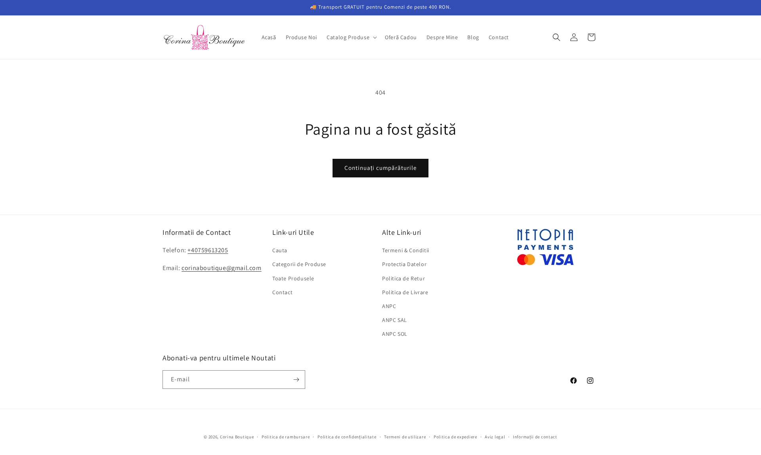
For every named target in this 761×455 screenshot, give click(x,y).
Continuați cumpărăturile (380, 167)
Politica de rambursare (286, 437)
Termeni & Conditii (405, 250)
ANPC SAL (394, 320)
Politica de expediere (455, 437)
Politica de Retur (403, 278)
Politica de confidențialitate (346, 437)
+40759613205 (207, 250)
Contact (282, 292)
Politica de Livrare (405, 292)
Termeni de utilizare (405, 437)
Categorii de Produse (299, 264)
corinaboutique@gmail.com (221, 268)
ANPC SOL (394, 333)
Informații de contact (535, 437)
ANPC (389, 306)
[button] (351, 37)
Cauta (279, 250)
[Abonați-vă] (296, 379)
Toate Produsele (293, 278)
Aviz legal (495, 437)
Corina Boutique (237, 437)
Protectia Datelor (404, 264)
